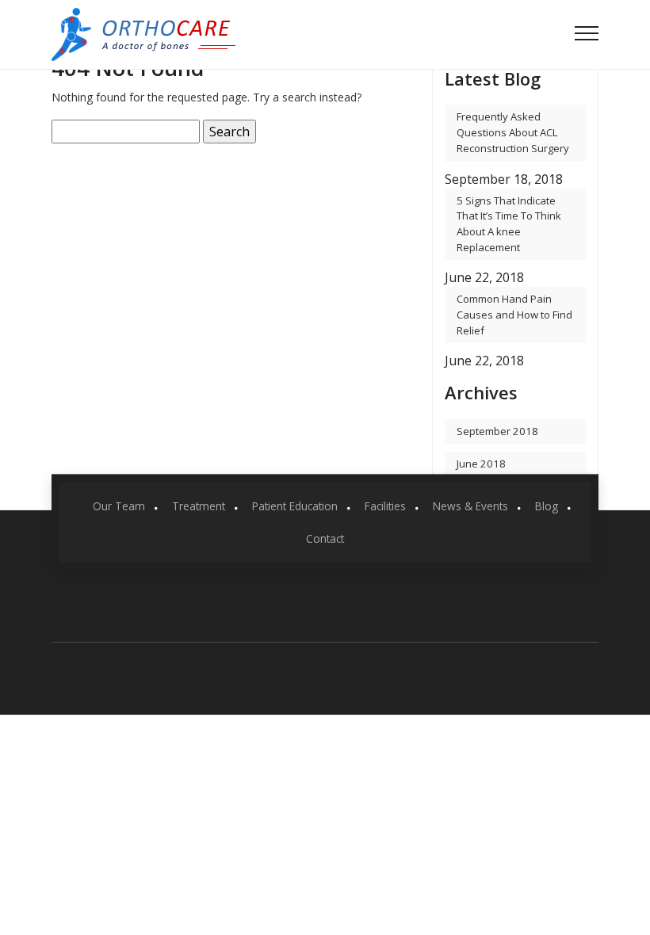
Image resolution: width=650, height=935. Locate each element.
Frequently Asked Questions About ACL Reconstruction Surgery (513, 132)
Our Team (119, 505)
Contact (325, 537)
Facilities (385, 505)
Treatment (198, 505)
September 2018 (497, 431)
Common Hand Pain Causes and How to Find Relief (514, 314)
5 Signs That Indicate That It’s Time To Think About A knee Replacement (509, 223)
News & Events (470, 505)
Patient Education (295, 505)
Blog (546, 505)
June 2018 (481, 463)
